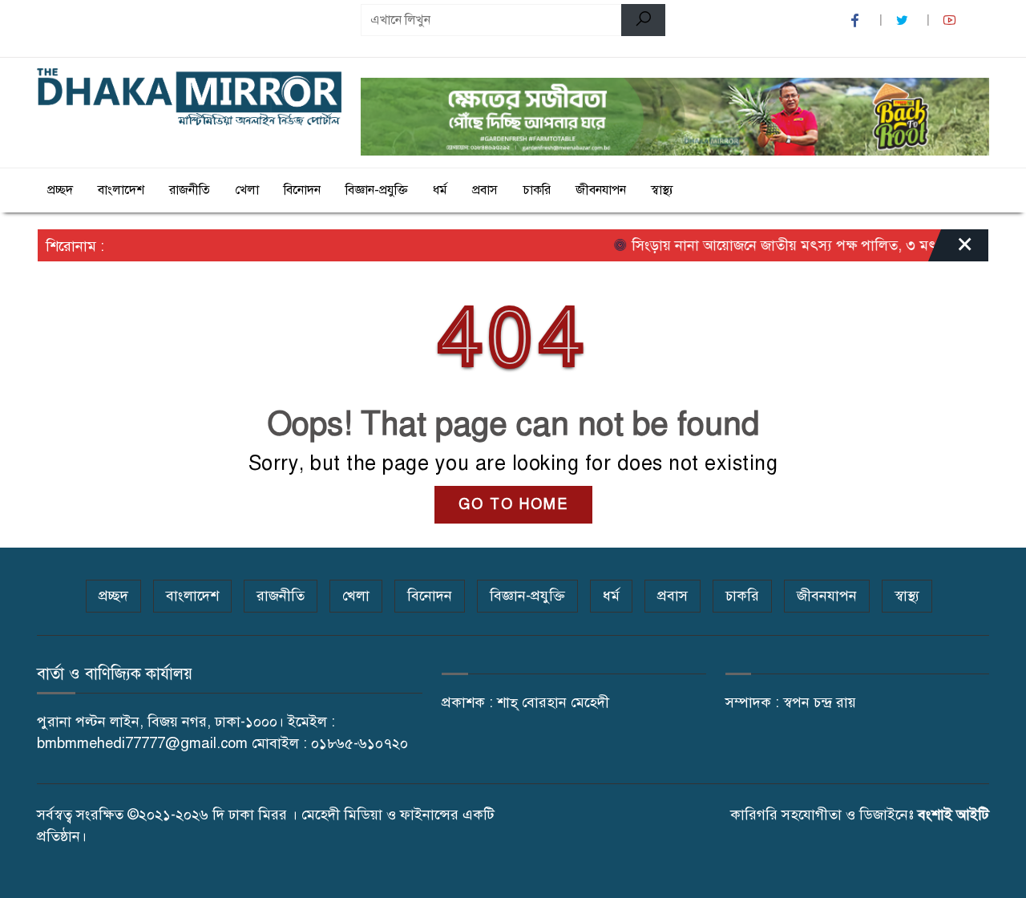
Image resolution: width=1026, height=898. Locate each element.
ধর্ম (440, 190)
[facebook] (856, 20)
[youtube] (951, 20)
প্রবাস (485, 190)
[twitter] (904, 20)
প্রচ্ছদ (60, 190)
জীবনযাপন (601, 190)
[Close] (950, 249)
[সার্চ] (643, 20)
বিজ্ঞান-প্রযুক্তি (376, 190)
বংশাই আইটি (953, 814)
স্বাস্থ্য (662, 190)
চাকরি (537, 190)
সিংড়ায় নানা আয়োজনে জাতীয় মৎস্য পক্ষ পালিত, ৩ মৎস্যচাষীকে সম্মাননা (819, 245)
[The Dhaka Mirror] (189, 98)
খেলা (247, 190)
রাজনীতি (189, 190)
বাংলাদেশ (121, 190)
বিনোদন (302, 190)
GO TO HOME (513, 504)
